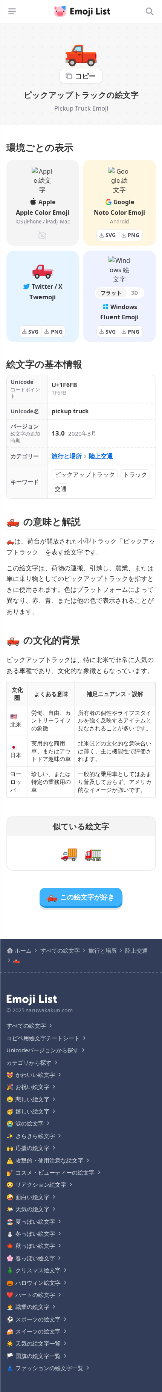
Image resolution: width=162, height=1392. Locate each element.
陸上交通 (101, 456)
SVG (110, 235)
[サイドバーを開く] (12, 11)
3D (134, 292)
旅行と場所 (67, 456)
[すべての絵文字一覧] (149, 11)
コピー (85, 75)
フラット (111, 292)
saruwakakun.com (49, 1010)
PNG (133, 235)
